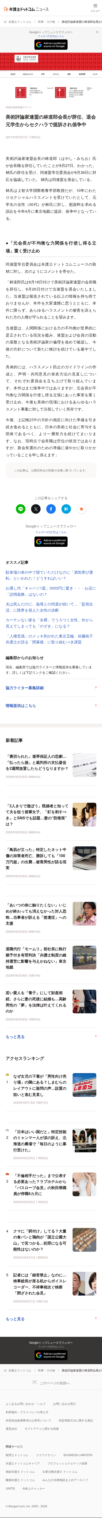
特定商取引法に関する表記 (76, 1420)
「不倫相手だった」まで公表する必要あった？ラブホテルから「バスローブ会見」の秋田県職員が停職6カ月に (39, 1184)
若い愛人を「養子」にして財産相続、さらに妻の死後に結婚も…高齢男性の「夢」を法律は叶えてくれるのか (36, 1002)
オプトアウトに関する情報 (42, 1428)
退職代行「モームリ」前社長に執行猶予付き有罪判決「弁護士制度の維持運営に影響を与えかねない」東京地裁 (36, 958)
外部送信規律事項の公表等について (28, 1420)
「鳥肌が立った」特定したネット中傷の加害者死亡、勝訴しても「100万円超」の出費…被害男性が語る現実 (36, 858)
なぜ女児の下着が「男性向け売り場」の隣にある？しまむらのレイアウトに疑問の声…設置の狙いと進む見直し (39, 1085)
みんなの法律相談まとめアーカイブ (65, 1480)
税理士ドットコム (17, 1455)
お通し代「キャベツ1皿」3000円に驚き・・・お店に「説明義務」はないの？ (51, 591)
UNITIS (10, 1488)
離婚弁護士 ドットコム (20, 1480)
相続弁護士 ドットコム (20, 1471)
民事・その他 (46, 21)
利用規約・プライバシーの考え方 (27, 1412)
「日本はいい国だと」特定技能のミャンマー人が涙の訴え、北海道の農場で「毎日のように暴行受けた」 (39, 1141)
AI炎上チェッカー (34, 1488)
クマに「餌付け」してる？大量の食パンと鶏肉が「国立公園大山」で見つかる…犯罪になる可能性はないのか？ (39, 1240)
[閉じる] (97, 32)
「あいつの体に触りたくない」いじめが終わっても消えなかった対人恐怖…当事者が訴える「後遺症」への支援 (36, 914)
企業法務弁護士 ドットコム (59, 1471)
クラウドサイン (46, 1455)
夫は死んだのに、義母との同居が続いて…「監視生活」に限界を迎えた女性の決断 (49, 607)
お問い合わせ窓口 (64, 1404)
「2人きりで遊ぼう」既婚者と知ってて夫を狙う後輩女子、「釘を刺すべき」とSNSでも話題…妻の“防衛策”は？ (37, 815)
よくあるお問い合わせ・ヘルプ (26, 1404)
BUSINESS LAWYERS (78, 1455)
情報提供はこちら (21, 705)
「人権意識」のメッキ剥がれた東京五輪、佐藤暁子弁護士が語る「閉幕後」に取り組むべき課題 (49, 639)
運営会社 (11, 1428)
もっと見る (15, 1036)
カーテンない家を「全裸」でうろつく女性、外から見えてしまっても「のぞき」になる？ (49, 623)
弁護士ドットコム (20, 21)
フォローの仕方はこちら (51, 36)
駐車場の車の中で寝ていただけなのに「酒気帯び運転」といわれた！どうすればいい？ (49, 575)
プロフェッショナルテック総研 (67, 1463)
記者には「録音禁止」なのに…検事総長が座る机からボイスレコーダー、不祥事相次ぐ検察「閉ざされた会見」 (39, 1284)
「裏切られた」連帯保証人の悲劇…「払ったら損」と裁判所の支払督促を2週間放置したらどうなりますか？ (37, 762)
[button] (81, 509)
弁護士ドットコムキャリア (23, 1463)
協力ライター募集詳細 (25, 687)
